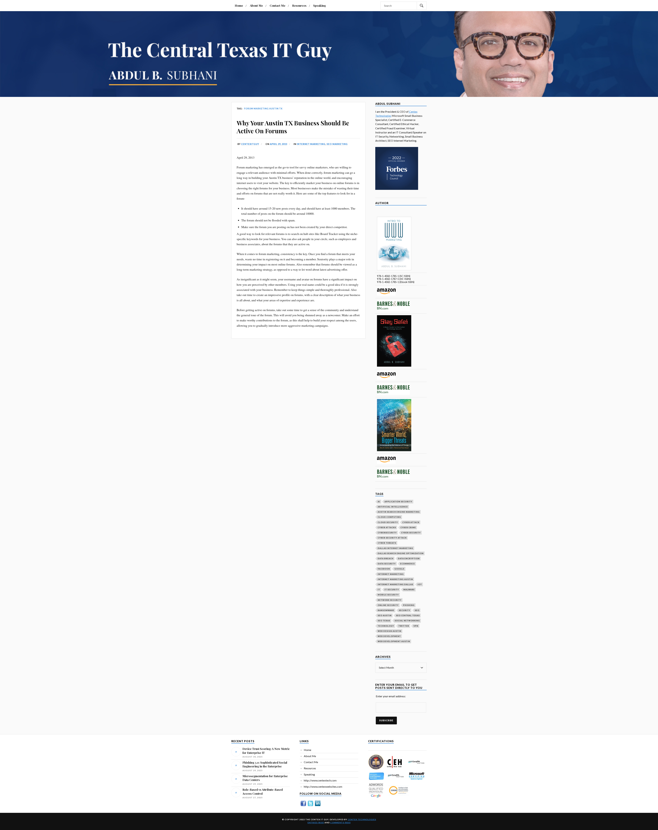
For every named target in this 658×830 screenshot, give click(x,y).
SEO (417, 610)
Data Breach (385, 558)
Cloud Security (388, 522)
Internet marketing (311, 144)
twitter (403, 626)
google (399, 569)
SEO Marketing (337, 144)
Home (239, 5)
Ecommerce (407, 563)
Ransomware (386, 610)
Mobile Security (388, 595)
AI (379, 501)
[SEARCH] (422, 6)
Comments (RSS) (340, 822)
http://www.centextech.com (320, 780)
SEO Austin (385, 615)
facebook (384, 569)
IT (379, 589)
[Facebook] (303, 806)
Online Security (388, 605)
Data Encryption (409, 558)
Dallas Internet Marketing (395, 548)
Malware (409, 589)
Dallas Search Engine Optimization (401, 553)
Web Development (389, 636)
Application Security (398, 501)
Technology (386, 626)
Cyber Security (411, 532)
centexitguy (250, 144)
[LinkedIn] (317, 806)
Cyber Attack (410, 522)
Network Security (389, 600)
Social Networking (407, 620)
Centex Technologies (362, 819)
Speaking (319, 5)
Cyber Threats (387, 543)
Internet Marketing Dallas (395, 584)
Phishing (409, 605)
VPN (415, 626)
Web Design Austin (389, 631)
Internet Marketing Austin (395, 579)
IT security (392, 589)
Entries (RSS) (316, 822)
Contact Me (277, 5)
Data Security (387, 563)
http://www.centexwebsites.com (323, 786)
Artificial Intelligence (393, 507)
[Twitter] (310, 806)
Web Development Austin (394, 641)
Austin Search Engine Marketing (399, 512)
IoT (420, 584)
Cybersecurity (387, 532)
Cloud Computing (389, 517)
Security (404, 610)
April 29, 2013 (278, 144)
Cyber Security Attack (392, 538)
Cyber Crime (408, 527)
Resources (299, 5)
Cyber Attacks (387, 527)
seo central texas (408, 615)
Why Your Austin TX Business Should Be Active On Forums (293, 127)
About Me (256, 5)
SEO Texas (384, 620)
